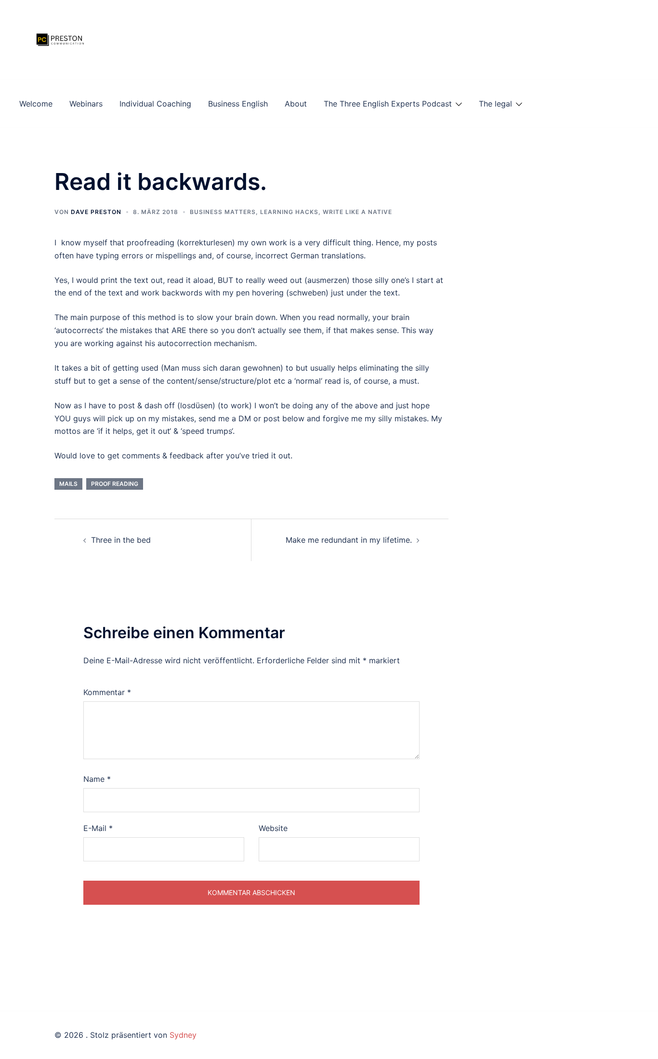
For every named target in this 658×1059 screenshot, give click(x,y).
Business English (238, 103)
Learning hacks (289, 211)
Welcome (36, 103)
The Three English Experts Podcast (388, 103)
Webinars (86, 103)
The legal (495, 103)
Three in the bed (121, 540)
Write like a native (357, 211)
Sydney (183, 1035)
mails (68, 483)
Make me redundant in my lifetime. (349, 540)
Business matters (223, 211)
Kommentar (107, 692)
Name (97, 779)
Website (273, 828)
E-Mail (98, 828)
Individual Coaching (155, 103)
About (296, 103)
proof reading (114, 483)
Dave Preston (96, 211)
